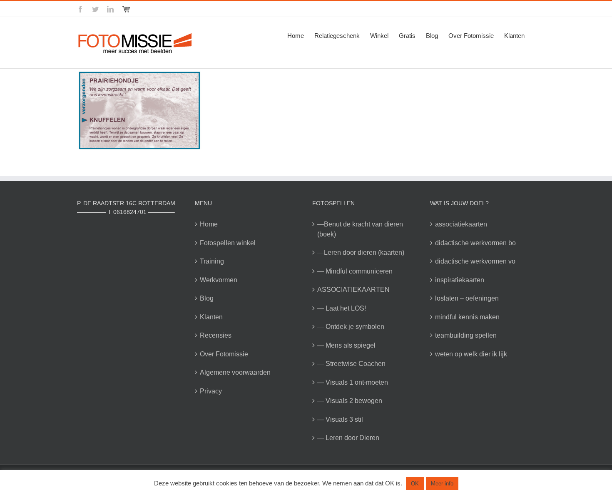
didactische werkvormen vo (475, 261)
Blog (207, 298)
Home (209, 224)
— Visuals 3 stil (340, 419)
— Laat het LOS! (341, 308)
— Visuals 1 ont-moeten (352, 382)
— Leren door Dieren (348, 437)
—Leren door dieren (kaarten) (360, 252)
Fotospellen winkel (228, 242)
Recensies (215, 335)
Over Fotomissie (224, 354)
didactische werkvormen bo (475, 242)
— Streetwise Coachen (351, 363)
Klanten (211, 317)
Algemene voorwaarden (235, 372)
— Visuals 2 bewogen (349, 400)
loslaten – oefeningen (467, 298)
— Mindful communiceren (355, 271)
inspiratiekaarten (459, 280)
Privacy (211, 391)
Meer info (442, 483)
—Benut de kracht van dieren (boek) (360, 229)
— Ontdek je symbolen (350, 326)
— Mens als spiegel (346, 345)
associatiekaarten (461, 224)
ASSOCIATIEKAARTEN (353, 289)
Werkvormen (218, 280)
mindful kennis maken (467, 317)
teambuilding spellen (466, 335)
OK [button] (415, 483)
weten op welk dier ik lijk (471, 354)
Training (212, 261)
